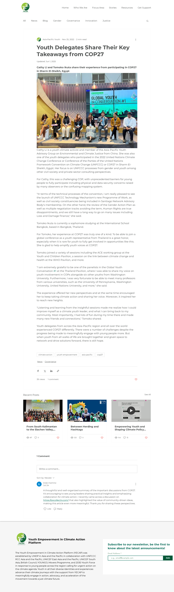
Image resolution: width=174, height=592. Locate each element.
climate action (45, 354)
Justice (106, 20)
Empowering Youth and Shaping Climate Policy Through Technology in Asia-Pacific (130, 428)
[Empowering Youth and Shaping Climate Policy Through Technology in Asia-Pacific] (131, 411)
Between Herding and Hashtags (85, 428)
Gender (57, 20)
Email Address (114, 553)
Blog (45, 20)
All (24, 20)
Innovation (91, 20)
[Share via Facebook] (38, 371)
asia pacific (87, 354)
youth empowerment (67, 354)
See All (148, 394)
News (34, 20)
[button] (98, 6)
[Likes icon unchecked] (45, 509)
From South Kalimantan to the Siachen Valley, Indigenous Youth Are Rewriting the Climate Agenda (42, 428)
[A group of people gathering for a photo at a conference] (43, 411)
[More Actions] (135, 484)
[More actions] (135, 39)
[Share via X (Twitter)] (44, 371)
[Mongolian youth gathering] (87, 411)
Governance (73, 20)
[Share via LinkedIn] (51, 371)
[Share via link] (58, 371)
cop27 (100, 354)
